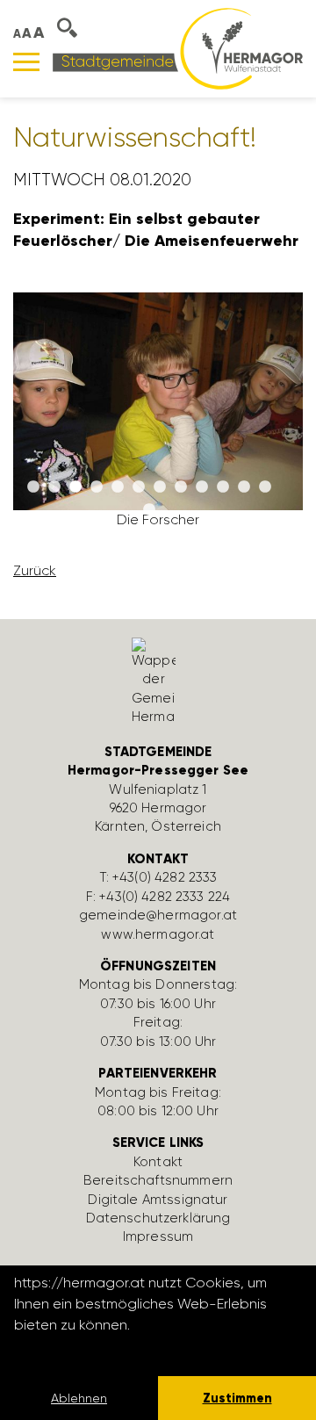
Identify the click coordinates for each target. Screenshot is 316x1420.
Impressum (158, 1236)
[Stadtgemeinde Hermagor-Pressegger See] (178, 48)
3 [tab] (75, 487)
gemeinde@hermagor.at (158, 915)
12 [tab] (265, 487)
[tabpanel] (158, 417)
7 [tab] (160, 487)
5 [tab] (117, 487)
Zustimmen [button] (237, 1398)
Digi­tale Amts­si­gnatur (157, 1199)
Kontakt (158, 1162)
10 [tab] (223, 487)
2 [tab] (54, 487)
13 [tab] (149, 510)
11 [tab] (244, 487)
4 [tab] (96, 487)
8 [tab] (181, 487)
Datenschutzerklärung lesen (110, 1348)
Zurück (34, 570)
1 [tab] (33, 487)
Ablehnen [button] (79, 1398)
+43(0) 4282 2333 (164, 877)
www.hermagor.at (157, 934)
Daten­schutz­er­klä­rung (158, 1218)
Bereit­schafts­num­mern (158, 1180)
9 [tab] (202, 487)
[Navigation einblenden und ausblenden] (26, 62)
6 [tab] (138, 487)
